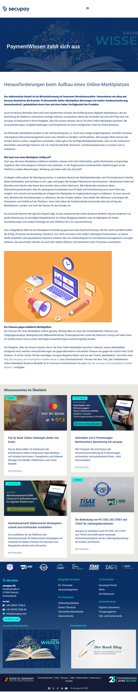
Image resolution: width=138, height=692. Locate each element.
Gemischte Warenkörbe (70, 611)
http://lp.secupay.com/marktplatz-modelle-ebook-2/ (31, 359)
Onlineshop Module (68, 603)
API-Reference (106, 593)
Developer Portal (108, 585)
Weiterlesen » (15, 471)
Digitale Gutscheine (109, 607)
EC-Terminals (65, 585)
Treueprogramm (107, 611)
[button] (87, 8)
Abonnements (65, 616)
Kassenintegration (68, 589)
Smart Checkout (67, 607)
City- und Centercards (110, 616)
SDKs (102, 589)
